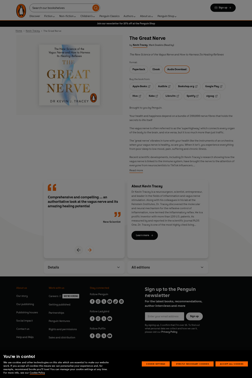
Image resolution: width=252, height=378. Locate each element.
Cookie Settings (155, 364)
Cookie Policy (37, 372)
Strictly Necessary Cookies (192, 364)
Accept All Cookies (231, 364)
